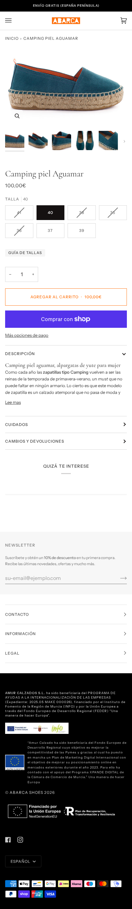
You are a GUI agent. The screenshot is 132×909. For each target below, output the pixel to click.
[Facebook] (8, 840)
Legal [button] (12, 653)
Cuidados (16, 424)
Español (21, 861)
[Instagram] (20, 840)
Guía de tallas (25, 253)
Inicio (12, 38)
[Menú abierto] (14, 21)
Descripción (20, 353)
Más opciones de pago (26, 335)
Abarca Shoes (26, 792)
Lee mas (13, 402)
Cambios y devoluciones (34, 441)
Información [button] (20, 633)
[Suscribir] (118, 578)
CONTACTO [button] (17, 614)
